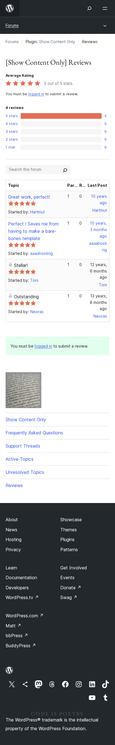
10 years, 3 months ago (98, 229)
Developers (17, 587)
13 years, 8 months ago (98, 302)
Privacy (13, 549)
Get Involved (73, 568)
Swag (68, 597)
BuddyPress (21, 645)
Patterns (69, 549)
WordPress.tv (22, 597)
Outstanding (26, 296)
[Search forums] (65, 169)
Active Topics (19, 459)
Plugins (67, 539)
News (11, 529)
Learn (11, 568)
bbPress (17, 635)
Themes (68, 529)
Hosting (13, 539)
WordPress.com (25, 615)
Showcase (71, 519)
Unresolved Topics (25, 472)
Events (67, 577)
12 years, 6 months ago (98, 271)
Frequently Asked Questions (34, 433)
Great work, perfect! (29, 197)
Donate (70, 587)
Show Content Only (57, 41)
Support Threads (23, 446)
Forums (12, 25)
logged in (36, 94)
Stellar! (21, 265)
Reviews (14, 485)
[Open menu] (106, 8)
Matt (13, 625)
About (12, 519)
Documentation (21, 577)
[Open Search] (89, 8)
